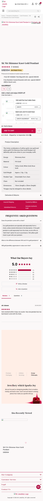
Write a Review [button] (22, 284)
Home (3, 15)
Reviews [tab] (4, 295)
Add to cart (9, 131)
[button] (39, 130)
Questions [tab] (17, 295)
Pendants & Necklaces (12, 15)
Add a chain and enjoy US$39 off (13, 93)
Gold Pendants (24, 15)
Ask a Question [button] (22, 289)
